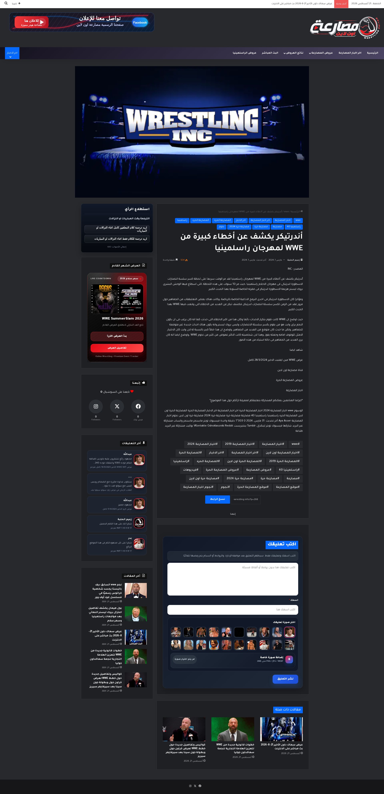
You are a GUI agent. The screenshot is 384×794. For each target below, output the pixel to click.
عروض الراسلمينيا (244, 53)
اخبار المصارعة (282, 220)
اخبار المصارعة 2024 (201, 444)
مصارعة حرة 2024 (239, 227)
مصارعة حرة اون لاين (203, 478)
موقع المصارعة (287, 487)
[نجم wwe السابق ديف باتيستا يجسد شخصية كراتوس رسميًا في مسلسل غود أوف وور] (136, 590)
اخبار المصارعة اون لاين (282, 453)
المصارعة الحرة (222, 220)
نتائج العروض (294, 53)
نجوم (221, 227)
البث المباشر (270, 53)
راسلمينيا (182, 220)
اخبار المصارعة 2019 (239, 444)
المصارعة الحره (200, 220)
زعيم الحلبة (293, 260)
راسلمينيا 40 (294, 227)
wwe (286, 212)
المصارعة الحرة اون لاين (243, 461)
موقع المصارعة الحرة (252, 487)
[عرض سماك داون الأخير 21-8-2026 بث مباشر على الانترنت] (281, 729)
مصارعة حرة (261, 227)
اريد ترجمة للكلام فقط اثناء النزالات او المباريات (120, 238)
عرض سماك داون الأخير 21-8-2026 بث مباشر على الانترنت (105, 636)
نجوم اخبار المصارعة (197, 487)
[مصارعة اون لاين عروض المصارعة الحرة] (345, 27)
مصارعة (277, 227)
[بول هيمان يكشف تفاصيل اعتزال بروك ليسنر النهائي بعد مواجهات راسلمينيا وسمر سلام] (136, 613)
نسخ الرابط (217, 499)
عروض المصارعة (322, 53)
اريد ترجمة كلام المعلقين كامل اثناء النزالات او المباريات (121, 229)
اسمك (293, 600)
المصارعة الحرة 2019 (283, 461)
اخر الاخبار (241, 220)
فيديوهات (190, 470)
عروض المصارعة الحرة (221, 470)
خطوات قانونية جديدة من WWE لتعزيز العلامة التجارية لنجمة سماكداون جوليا (290, 4)
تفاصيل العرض (117, 348)
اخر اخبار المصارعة (350, 53)
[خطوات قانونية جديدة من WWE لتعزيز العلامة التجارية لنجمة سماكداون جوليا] (232, 729)
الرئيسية (372, 53)
